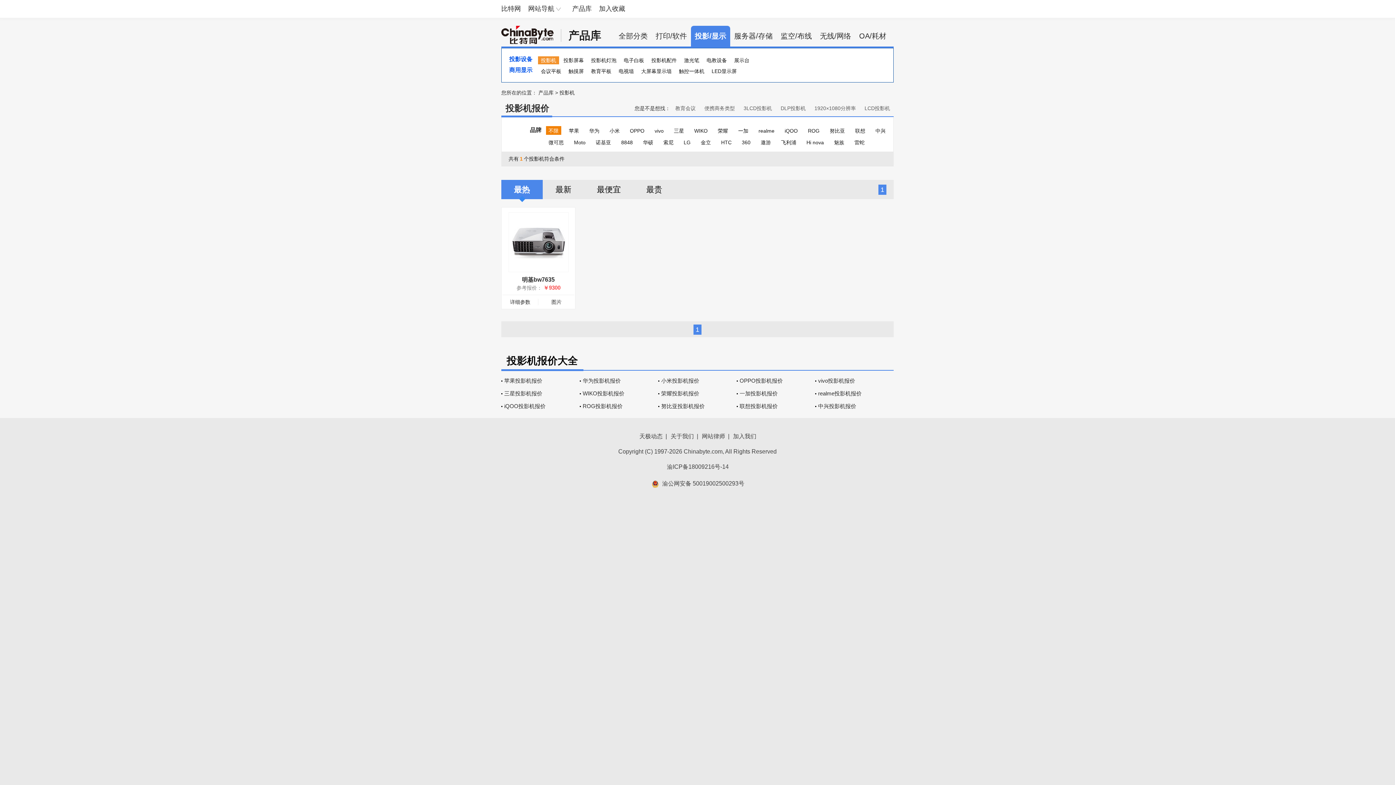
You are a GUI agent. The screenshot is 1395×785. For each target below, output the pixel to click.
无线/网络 (835, 36)
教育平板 (601, 71)
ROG (814, 131)
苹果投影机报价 (523, 381)
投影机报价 (527, 108)
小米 (615, 131)
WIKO (701, 131)
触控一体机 (691, 71)
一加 (743, 131)
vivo (659, 131)
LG (687, 142)
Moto (580, 142)
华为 (594, 131)
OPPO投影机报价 (761, 381)
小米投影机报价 (680, 381)
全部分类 (633, 36)
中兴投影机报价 (837, 406)
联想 (860, 131)
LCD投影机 (877, 108)
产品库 (582, 8)
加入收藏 (612, 8)
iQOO (791, 131)
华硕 (648, 142)
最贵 (654, 189)
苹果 (574, 131)
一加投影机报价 (759, 393)
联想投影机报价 (759, 406)
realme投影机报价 (840, 393)
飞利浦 (788, 142)
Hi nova (815, 142)
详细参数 (520, 302)
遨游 (766, 142)
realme (767, 131)
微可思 (556, 142)
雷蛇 (859, 142)
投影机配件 (664, 60)
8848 (627, 142)
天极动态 (651, 436)
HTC (726, 142)
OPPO (637, 131)
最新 (563, 189)
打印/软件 (671, 36)
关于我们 (682, 436)
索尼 (668, 142)
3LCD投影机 (758, 108)
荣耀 (723, 131)
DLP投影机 (793, 108)
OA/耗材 (872, 36)
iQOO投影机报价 (525, 406)
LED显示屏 (724, 71)
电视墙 (626, 71)
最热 (522, 189)
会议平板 (551, 71)
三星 (679, 131)
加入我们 (744, 436)
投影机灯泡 (603, 60)
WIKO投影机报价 (603, 393)
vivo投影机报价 (836, 381)
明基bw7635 (538, 280)
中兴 (881, 131)
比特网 (511, 8)
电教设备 (717, 60)
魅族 (839, 142)
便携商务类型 (719, 108)
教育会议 (685, 108)
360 (746, 142)
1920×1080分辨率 (835, 108)
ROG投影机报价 (603, 406)
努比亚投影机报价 (683, 406)
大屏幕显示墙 (656, 71)
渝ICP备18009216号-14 (698, 467)
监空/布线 (796, 36)
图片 (556, 302)
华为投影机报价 (602, 381)
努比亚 (837, 131)
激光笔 (691, 60)
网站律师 (713, 436)
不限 (554, 131)
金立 (706, 142)
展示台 (741, 60)
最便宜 (609, 189)
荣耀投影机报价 (680, 393)
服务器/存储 (753, 36)
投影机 (548, 60)
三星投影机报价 (523, 393)
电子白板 (634, 60)
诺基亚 (603, 142)
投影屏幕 (573, 60)
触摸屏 (576, 71)
